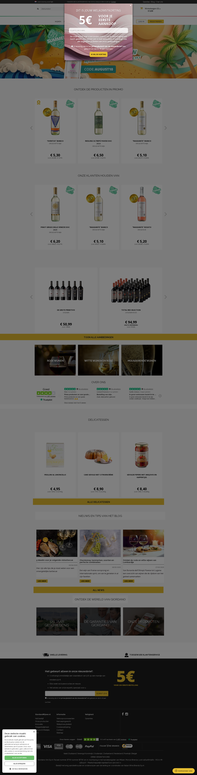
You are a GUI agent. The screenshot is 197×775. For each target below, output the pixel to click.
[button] (19, 768)
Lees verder (18, 753)
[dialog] (19, 751)
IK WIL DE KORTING (98, 54)
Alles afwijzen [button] (19, 764)
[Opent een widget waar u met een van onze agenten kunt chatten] (183, 771)
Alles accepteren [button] (19, 758)
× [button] (34, 732)
